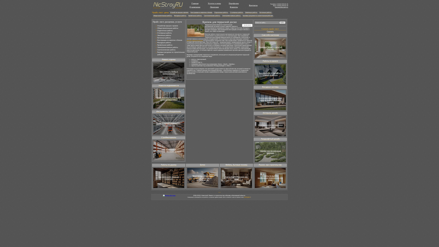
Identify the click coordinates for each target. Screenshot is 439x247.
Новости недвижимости (169, 85)
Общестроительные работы (162, 15)
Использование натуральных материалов (270, 126)
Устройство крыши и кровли (179, 12)
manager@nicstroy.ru (281, 7)
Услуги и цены (214, 3)
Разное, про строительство (270, 165)
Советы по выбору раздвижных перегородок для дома (270, 178)
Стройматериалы (168, 137)
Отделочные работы (221, 12)
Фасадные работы (180, 15)
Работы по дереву (168, 165)
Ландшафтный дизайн (270, 139)
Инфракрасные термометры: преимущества (169, 125)
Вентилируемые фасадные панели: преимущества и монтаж (270, 100)
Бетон (202, 165)
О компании (195, 7)
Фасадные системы (270, 87)
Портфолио (234, 3)
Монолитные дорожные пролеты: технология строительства (203, 178)
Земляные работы (251, 12)
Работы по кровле (270, 61)
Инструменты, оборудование (168, 111)
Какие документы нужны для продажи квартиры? (169, 99)
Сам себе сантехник (270, 35)
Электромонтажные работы (231, 15)
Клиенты (234, 7)
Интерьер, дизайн (270, 113)
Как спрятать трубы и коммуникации (169, 73)
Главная (194, 3)
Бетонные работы (265, 12)
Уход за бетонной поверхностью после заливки (168, 151)
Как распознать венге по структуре (168, 178)
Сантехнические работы (212, 15)
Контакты (253, 5)
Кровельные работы (195, 15)
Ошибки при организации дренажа (270, 152)
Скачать (270, 32)
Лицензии (214, 7)
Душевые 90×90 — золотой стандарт (270, 48)
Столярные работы (236, 12)
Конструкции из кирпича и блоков (201, 12)
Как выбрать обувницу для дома (236, 178)
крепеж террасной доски (195, 40)
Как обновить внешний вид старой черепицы (270, 74)
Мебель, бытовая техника (236, 165)
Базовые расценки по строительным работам (258, 15)
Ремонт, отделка (168, 59)
